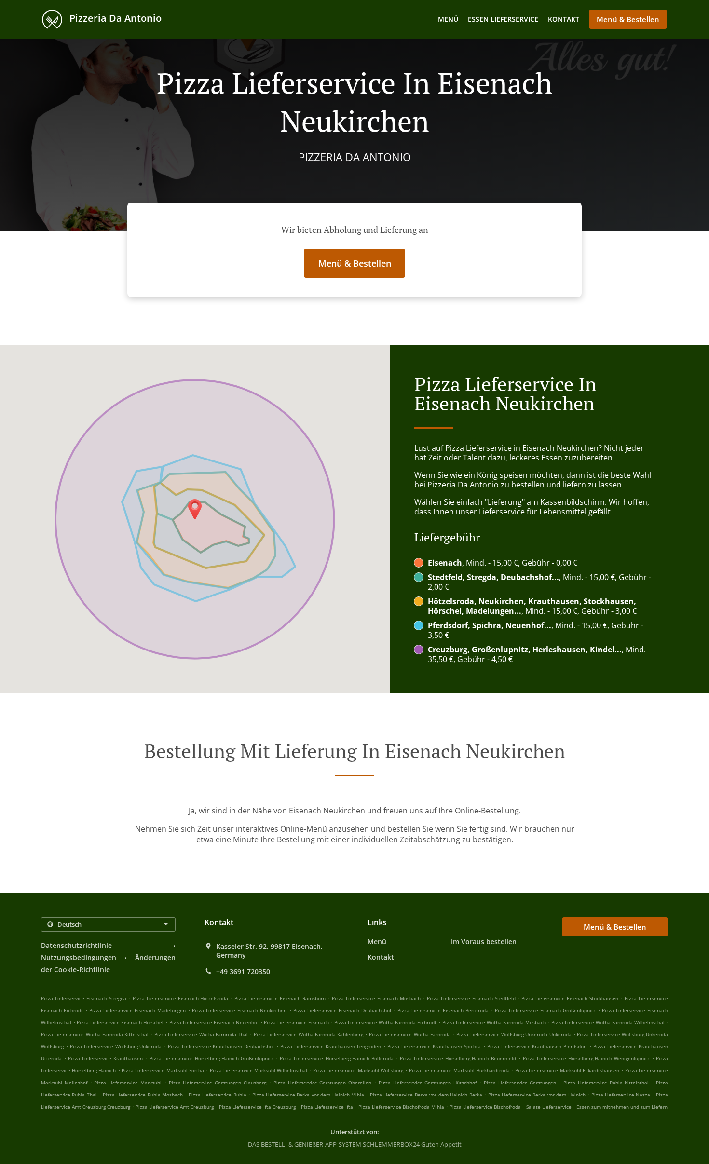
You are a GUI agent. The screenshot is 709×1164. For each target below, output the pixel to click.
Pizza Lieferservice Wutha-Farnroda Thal (201, 1034)
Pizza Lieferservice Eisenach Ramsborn (280, 998)
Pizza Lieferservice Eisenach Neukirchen (239, 1010)
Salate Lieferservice (549, 1106)
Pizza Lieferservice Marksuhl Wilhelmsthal (259, 1070)
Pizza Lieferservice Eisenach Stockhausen (569, 998)
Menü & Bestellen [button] (628, 19)
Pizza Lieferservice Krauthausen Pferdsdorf (537, 1046)
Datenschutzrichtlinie (76, 945)
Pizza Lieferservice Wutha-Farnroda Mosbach (494, 1022)
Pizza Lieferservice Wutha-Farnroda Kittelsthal (95, 1034)
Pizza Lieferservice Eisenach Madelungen (137, 1010)
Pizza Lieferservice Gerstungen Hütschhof (428, 1082)
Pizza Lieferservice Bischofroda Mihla (401, 1106)
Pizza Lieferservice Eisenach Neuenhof (214, 1022)
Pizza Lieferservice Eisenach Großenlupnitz (545, 1010)
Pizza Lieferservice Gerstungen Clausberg (217, 1082)
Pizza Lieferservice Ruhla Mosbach (143, 1094)
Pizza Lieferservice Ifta (327, 1106)
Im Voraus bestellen (484, 941)
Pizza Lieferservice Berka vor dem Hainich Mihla (308, 1094)
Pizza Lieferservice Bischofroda (485, 1106)
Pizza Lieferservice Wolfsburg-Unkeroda (116, 1046)
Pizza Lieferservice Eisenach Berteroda (443, 1010)
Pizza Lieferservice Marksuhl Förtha (163, 1070)
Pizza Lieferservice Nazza (621, 1094)
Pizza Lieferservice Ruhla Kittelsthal (606, 1082)
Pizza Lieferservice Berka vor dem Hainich (537, 1094)
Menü (448, 19)
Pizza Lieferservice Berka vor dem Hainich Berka (426, 1094)
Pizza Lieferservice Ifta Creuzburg (257, 1106)
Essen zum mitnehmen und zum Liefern (622, 1106)
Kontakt (563, 19)
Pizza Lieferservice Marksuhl (128, 1082)
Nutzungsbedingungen (78, 957)
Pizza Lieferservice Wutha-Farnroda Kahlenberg (308, 1034)
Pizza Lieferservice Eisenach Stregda (83, 998)
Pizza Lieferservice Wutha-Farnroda (410, 1034)
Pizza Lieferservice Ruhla (217, 1094)
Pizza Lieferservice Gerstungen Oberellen (322, 1082)
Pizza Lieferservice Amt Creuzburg (175, 1106)
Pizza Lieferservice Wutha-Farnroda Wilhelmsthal (608, 1022)
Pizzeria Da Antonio (114, 18)
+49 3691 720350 (243, 971)
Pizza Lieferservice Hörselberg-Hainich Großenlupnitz (211, 1058)
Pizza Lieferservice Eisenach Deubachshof (342, 1010)
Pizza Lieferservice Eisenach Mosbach (376, 998)
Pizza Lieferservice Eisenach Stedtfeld (471, 998)
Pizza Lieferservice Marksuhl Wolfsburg (358, 1070)
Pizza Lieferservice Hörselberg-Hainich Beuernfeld (458, 1058)
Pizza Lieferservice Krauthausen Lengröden (330, 1046)
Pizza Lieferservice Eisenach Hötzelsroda (181, 998)
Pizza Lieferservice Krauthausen (105, 1058)
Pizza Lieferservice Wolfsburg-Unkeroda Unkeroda (513, 1034)
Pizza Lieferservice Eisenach (296, 1022)
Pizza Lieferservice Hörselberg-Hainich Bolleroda (336, 1058)
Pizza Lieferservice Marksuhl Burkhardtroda (459, 1070)
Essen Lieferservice (503, 19)
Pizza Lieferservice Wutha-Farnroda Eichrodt (385, 1022)
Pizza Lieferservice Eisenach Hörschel (120, 1022)
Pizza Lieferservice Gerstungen (520, 1082)
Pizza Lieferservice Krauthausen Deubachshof (221, 1046)
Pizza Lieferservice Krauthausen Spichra (434, 1046)
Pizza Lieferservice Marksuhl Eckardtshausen (567, 1070)
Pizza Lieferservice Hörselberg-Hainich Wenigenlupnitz (586, 1058)
